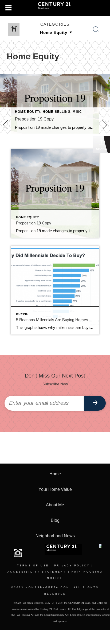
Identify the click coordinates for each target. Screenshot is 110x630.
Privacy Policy (72, 565)
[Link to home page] (55, 8)
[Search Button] (96, 29)
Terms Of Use (33, 565)
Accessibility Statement (36, 571)
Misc (77, 112)
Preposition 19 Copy (34, 119)
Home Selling (56, 112)
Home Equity (27, 112)
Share (101, 148)
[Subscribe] (95, 403)
